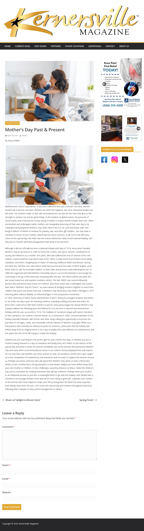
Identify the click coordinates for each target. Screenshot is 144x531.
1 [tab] (116, 113)
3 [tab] (123, 113)
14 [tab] (121, 144)
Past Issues (40, 46)
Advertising (94, 46)
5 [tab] (116, 142)
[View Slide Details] (121, 84)
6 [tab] (120, 142)
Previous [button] (104, 84)
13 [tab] (118, 144)
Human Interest (12, 123)
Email (6, 478)
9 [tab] (129, 142)
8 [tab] (126, 142)
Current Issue (22, 46)
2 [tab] (120, 113)
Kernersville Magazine (29, 523)
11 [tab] (136, 142)
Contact (110, 46)
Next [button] (138, 84)
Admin (24, 135)
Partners (56, 46)
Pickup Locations (74, 46)
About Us (124, 46)
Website (6, 492)
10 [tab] (133, 142)
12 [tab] (139, 142)
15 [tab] (124, 144)
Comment (8, 426)
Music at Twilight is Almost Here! (23, 400)
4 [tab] (126, 113)
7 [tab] (123, 142)
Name (6, 465)
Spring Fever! (86, 400)
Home (7, 46)
